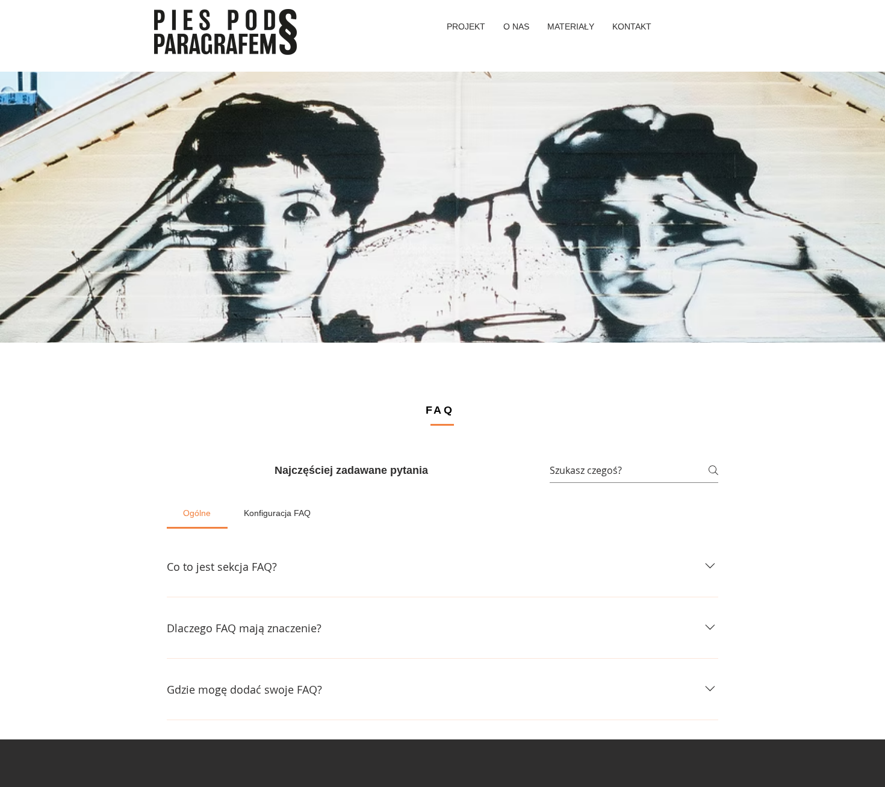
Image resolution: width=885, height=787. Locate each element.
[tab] (197, 513)
